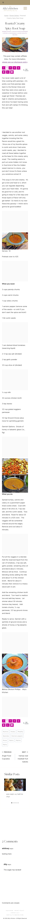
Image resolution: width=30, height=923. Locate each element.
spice (11, 740)
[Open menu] (25, 8)
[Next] (24, 790)
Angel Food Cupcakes (6, 755)
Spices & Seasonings (10, 33)
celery (13, 731)
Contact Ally (15, 912)
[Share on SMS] (12, 72)
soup (5, 740)
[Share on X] (8, 72)
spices (18, 740)
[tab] (11, 802)
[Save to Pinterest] (10, 68)
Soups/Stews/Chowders (20, 31)
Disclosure (9, 910)
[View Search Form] (3, 2)
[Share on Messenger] (4, 72)
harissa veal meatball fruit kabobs (23, 757)
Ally (5, 864)
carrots (5, 731)
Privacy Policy (19, 910)
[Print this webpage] (18, 68)
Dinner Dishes (6, 31)
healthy (20, 731)
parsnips (6, 736)
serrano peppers (17, 736)
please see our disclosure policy (14, 62)
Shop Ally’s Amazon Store (15, 915)
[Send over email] (14, 68)
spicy (5, 744)
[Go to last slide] (6, 790)
